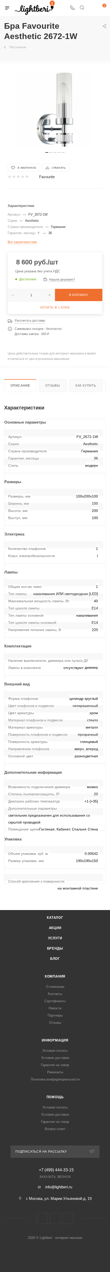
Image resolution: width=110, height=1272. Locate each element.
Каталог (55, 918)
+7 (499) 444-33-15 (56, 1170)
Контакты (55, 994)
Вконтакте (42, 1218)
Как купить (85, 385)
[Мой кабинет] (91, 8)
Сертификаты (55, 1001)
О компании (55, 987)
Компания (55, 976)
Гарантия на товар (55, 1065)
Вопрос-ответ (55, 1129)
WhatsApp (68, 1218)
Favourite (47, 177)
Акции (55, 928)
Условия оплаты (55, 1051)
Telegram (55, 1218)
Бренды (55, 948)
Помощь (55, 1097)
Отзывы (52, 385)
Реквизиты (55, 1072)
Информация (55, 1040)
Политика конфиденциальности (55, 1079)
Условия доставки (55, 1058)
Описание (20, 385)
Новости (55, 1008)
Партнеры (55, 1015)
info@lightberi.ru (58, 1187)
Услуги (55, 938)
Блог (55, 959)
